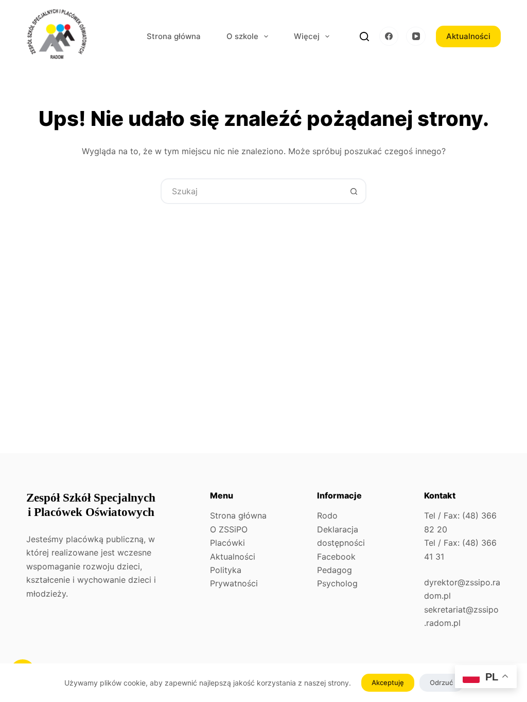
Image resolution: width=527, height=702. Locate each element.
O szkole (242, 36)
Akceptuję (388, 682)
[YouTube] (416, 36)
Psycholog (337, 583)
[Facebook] (389, 36)
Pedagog (334, 570)
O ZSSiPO (229, 529)
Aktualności (468, 36)
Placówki (227, 543)
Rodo (327, 515)
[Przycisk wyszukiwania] (353, 191)
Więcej (307, 36)
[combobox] (252, 191)
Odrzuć (441, 682)
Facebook (336, 556)
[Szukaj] (364, 36)
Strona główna (174, 36)
